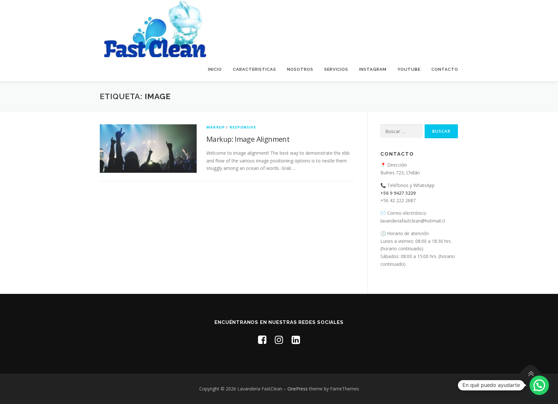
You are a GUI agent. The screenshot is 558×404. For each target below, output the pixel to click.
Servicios (336, 69)
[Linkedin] (296, 339)
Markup (215, 127)
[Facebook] (262, 339)
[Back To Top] (530, 373)
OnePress (297, 389)
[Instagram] (279, 339)
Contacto (444, 69)
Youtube (409, 69)
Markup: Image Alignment (247, 139)
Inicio (215, 69)
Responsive (243, 127)
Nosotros (300, 69)
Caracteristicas (254, 69)
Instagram (373, 69)
